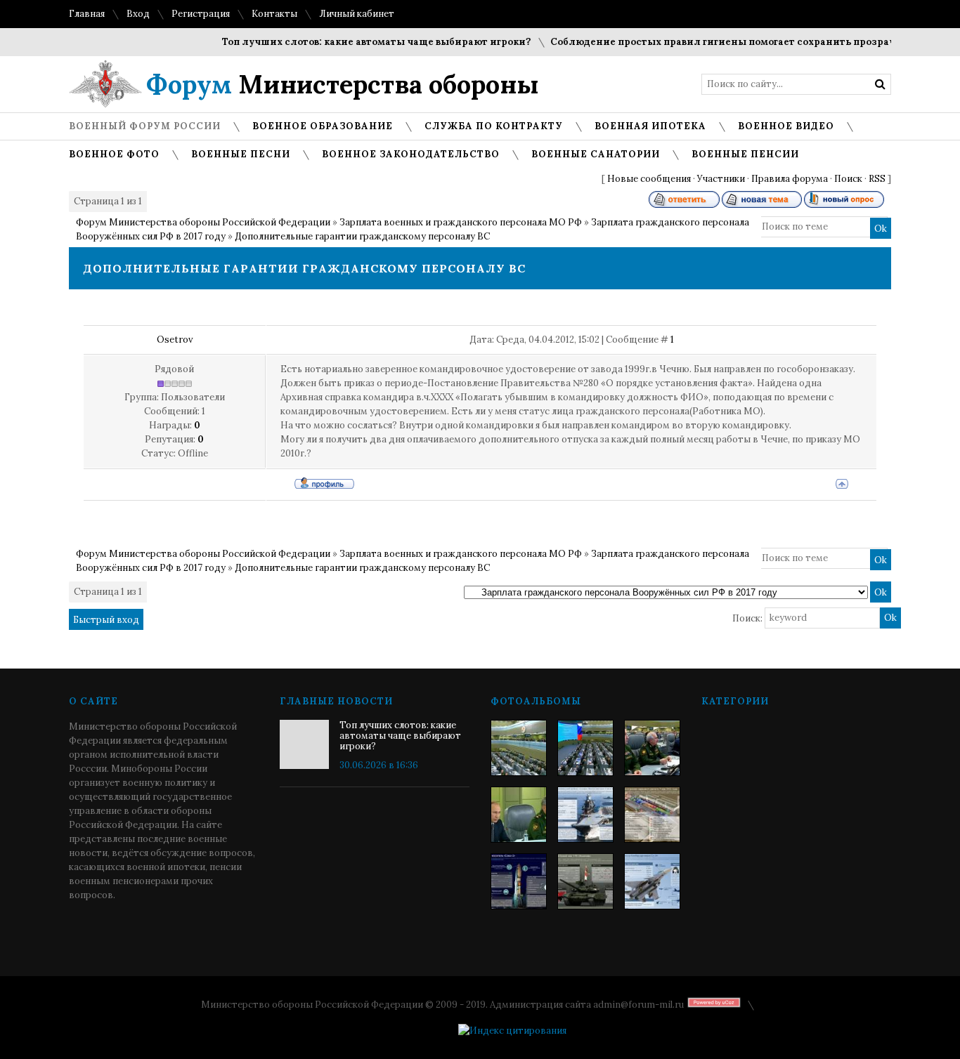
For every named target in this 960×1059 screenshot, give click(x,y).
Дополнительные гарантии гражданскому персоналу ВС (362, 236)
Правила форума (789, 179)
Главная (87, 14)
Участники (721, 179)
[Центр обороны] (585, 748)
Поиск (848, 179)
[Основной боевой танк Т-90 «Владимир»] (585, 881)
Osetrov (175, 340)
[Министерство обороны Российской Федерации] (519, 748)
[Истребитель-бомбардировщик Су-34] (652, 881)
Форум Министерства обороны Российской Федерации (203, 222)
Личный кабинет (356, 14)
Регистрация (200, 14)
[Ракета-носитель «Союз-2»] (519, 881)
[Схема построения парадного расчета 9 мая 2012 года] (652, 815)
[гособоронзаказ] (652, 748)
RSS (877, 179)
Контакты (274, 14)
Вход (138, 14)
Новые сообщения (649, 179)
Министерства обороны (342, 84)
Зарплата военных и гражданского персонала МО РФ (460, 222)
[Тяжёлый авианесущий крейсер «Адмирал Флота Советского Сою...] (585, 815)
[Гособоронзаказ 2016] (519, 815)
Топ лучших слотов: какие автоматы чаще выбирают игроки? (363, 42)
